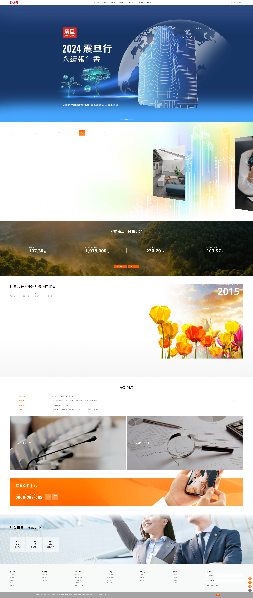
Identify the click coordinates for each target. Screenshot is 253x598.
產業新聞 (44, 574)
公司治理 (77, 574)
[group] (126, 61)
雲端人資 (12, 583)
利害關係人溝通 (111, 577)
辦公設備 (12, 574)
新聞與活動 (78, 580)
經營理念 (174, 577)
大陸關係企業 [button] (211, 580)
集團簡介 (174, 574)
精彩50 (142, 577)
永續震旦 (44, 580)
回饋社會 (109, 580)
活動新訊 (44, 577)
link (126, 396)
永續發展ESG (131, 2)
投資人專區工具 (79, 585)
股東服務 (77, 583)
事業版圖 (96, 2)
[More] (172, 173)
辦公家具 (12, 577)
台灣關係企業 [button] (211, 575)
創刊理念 (142, 580)
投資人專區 (122, 2)
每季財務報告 (78, 577)
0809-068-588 (29, 497)
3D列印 (12, 585)
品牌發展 (174, 580)
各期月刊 (142, 574)
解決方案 (104, 2)
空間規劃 (12, 580)
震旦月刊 (149, 2)
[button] (121, 119)
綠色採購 (109, 583)
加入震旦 (174, 585)
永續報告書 (110, 574)
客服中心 (174, 583)
